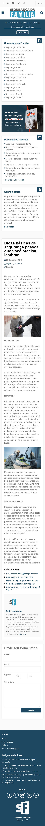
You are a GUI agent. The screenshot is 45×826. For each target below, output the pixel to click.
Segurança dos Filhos (15, 57)
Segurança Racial (13, 90)
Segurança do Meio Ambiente (19, 50)
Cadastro (5, 745)
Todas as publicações (10, 748)
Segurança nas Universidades (19, 74)
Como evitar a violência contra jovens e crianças (23, 169)
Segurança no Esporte (16, 77)
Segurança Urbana (14, 97)
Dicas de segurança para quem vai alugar (21, 160)
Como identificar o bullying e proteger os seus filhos (23, 154)
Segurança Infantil (14, 67)
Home (4, 738)
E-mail (6, 664)
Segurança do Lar (14, 80)
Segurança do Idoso (15, 54)
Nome (6, 654)
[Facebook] (3, 3)
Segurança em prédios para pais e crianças (21, 148)
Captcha (7, 674)
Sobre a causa (7, 742)
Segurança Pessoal (14, 263)
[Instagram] (24, 3)
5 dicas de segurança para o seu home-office (20, 175)
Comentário (9, 682)
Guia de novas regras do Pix (18, 144)
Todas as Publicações (14, 179)
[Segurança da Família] (22, 13)
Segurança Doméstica (16, 60)
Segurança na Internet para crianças (22, 164)
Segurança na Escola (15, 70)
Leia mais (9, 226)
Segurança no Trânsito (16, 84)
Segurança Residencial (16, 64)
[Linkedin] (8, 3)
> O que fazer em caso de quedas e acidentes (20, 771)
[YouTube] (13, 3)
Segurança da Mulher (15, 47)
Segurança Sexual (14, 94)
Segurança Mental (14, 87)
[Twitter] (19, 3)
